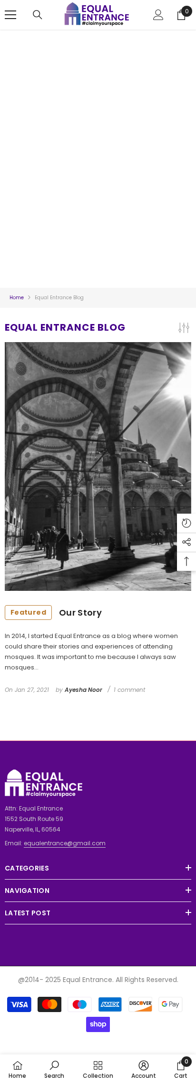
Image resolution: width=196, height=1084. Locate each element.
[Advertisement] (98, 151)
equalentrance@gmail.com (65, 843)
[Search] (37, 14)
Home (17, 297)
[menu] (10, 14)
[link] (54, 1069)
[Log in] (158, 15)
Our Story (56, 612)
